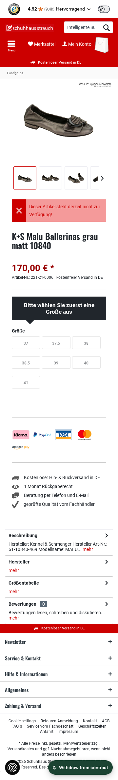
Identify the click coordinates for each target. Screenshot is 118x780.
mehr (87, 549)
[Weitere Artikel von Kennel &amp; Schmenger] (95, 84)
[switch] (104, 9)
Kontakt (90, 721)
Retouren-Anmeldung (59, 721)
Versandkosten (21, 749)
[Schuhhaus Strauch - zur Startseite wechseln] (29, 28)
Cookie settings (22, 721)
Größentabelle (24, 583)
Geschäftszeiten (92, 726)
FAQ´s (16, 726)
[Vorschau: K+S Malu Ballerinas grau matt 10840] (24, 177)
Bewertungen (22, 604)
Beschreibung (23, 535)
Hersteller (19, 561)
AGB (105, 721)
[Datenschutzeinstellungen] (12, 767)
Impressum (68, 731)
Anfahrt (46, 731)
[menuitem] (11, 46)
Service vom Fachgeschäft (50, 726)
